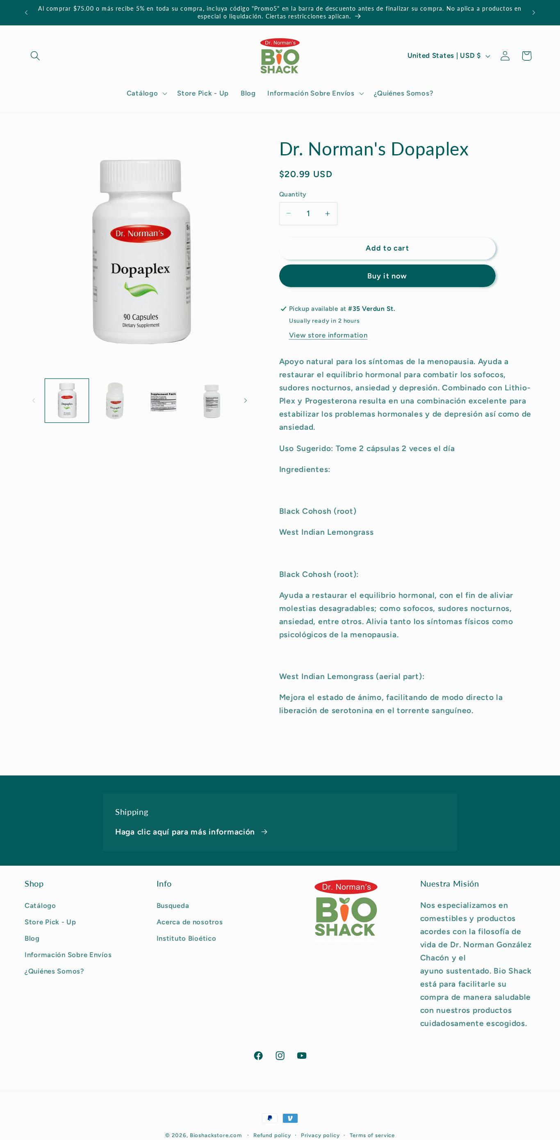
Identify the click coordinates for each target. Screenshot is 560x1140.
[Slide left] (34, 401)
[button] (35, 56)
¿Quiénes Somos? (54, 971)
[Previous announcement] (26, 12)
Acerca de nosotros (190, 921)
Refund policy (272, 1135)
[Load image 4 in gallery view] (211, 400)
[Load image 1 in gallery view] (67, 400)
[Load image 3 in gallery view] (163, 400)
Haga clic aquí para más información (185, 832)
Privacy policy (320, 1135)
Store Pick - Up (50, 921)
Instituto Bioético (186, 938)
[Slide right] (246, 401)
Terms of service (372, 1135)
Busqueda (173, 905)
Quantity (293, 194)
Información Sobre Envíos (68, 954)
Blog (32, 938)
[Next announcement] (534, 12)
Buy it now (387, 275)
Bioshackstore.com (216, 1135)
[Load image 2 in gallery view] (115, 400)
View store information (328, 335)
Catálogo (40, 905)
